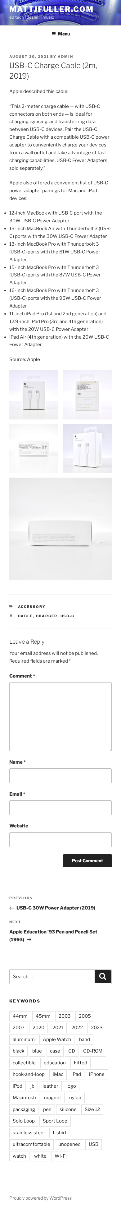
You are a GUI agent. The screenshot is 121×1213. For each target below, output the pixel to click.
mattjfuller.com (51, 9)
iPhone (97, 1074)
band (84, 1039)
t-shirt (60, 1133)
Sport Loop (55, 1121)
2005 (85, 1016)
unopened (69, 1144)
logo (71, 1086)
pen (47, 1109)
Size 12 (92, 1109)
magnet (52, 1097)
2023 (97, 1027)
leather (50, 1086)
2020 (38, 1027)
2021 (57, 1027)
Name (17, 762)
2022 (77, 1027)
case (55, 1051)
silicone (68, 1109)
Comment (22, 676)
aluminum (24, 1039)
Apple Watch (57, 1039)
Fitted (80, 1063)
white (40, 1156)
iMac (58, 1074)
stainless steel (29, 1133)
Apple (33, 359)
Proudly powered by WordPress (40, 1198)
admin (65, 56)
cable (25, 616)
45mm (43, 1016)
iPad (76, 1074)
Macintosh (24, 1097)
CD (71, 1051)
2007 (19, 1027)
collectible (24, 1063)
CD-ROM (93, 1051)
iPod (17, 1086)
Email (17, 794)
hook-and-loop (29, 1074)
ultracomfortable (31, 1144)
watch (19, 1156)
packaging (24, 1109)
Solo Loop (24, 1121)
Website (18, 826)
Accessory (32, 606)
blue (37, 1051)
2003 (65, 1016)
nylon (75, 1097)
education (55, 1063)
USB (93, 1144)
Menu (64, 33)
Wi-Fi (61, 1156)
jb (32, 1086)
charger (47, 616)
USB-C (67, 616)
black (18, 1051)
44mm (20, 1016)
